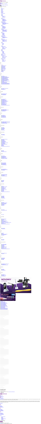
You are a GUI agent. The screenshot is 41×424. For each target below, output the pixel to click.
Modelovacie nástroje (4, 247)
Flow (3, 220)
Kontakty (4, 69)
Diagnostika (3, 33)
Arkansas (3, 51)
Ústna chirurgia (4, 143)
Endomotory (3, 26)
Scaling (3, 214)
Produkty (3, 65)
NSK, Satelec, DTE (4, 57)
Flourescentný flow (4, 60)
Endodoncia (2, 144)
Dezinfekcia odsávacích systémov (5, 23)
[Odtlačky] (2, 42)
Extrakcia (3, 34)
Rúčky (3, 44)
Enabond (3, 239)
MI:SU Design (1, 423)
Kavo (3, 203)
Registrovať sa (2, 71)
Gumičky (3, 197)
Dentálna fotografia (4, 19)
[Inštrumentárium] (2, 32)
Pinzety (3, 150)
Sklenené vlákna (4, 223)
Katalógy (2, 417)
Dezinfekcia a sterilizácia (4, 47)
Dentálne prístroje (5, 302)
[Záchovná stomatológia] (2, 58)
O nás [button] (0, 415)
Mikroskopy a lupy (3, 36)
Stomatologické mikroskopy (4, 37)
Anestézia (4, 301)
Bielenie (3, 196)
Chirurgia (3, 76)
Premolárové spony (4, 275)
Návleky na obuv (3, 48)
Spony (3, 248)
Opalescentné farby (4, 234)
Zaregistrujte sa (6, 3)
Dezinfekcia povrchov (5, 110)
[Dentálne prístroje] (2, 18)
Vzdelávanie (5, 68)
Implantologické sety (4, 30)
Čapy (2, 59)
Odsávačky (4, 175)
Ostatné (3, 81)
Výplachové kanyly (4, 117)
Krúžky (3, 246)
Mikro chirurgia (4, 141)
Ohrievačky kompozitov (5, 101)
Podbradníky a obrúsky (4, 40)
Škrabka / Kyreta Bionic (5, 158)
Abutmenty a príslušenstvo (5, 121)
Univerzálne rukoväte (4, 151)
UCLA (3, 129)
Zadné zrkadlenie (4, 164)
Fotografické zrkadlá (4, 163)
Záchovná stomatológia (5, 83)
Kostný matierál (3, 17)
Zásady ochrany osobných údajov (12, 391)
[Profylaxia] (2, 50)
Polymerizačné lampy (4, 102)
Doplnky (3, 43)
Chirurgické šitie (3, 16)
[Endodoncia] (2, 25)
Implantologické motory (4, 20)
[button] (5, 65)
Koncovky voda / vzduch (5, 174)
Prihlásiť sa (1, 3)
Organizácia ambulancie (3, 46)
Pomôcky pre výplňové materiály (6, 222)
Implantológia (2, 29)
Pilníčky (3, 204)
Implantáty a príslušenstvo (5, 122)
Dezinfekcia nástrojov (4, 109)
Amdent (3, 202)
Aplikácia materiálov (4, 244)
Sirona (3, 205)
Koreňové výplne (4, 27)
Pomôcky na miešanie (4, 189)
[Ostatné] (2, 49)
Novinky (4, 66)
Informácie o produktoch (3, 418)
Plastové (3, 253)
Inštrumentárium (4, 304)
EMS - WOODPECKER (4, 56)
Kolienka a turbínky (4, 100)
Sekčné (3, 259)
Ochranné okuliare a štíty (4, 41)
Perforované (4, 258)
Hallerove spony (4, 264)
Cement (3, 219)
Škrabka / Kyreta (4, 157)
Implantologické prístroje (4, 31)
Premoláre (3, 269)
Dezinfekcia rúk (3, 24)
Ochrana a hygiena (3, 39)
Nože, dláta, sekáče (4, 156)
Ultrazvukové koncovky (3, 55)
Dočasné (3, 127)
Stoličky (3, 190)
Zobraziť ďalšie (3, 21)
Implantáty (4, 134)
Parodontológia (4, 142)
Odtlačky (3, 80)
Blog (4, 67)
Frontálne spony (4, 274)
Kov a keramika (4, 221)
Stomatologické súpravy (3, 54)
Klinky (3, 245)
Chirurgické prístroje (4, 104)
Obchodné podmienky (3, 416)
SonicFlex (3, 209)
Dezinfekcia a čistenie (3, 22)
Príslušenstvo (4, 128)
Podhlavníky (4, 188)
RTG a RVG (4, 103)
